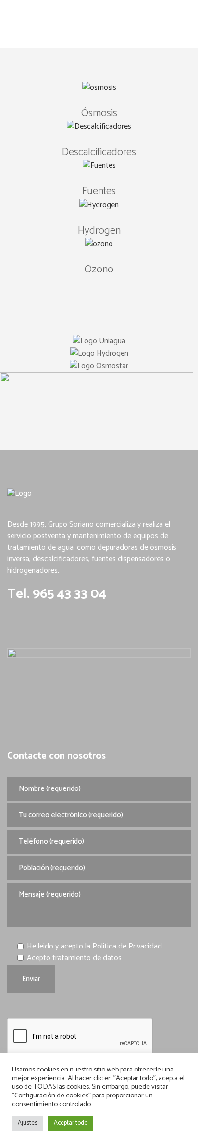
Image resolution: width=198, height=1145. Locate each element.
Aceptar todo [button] (70, 1123)
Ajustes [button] (27, 1123)
